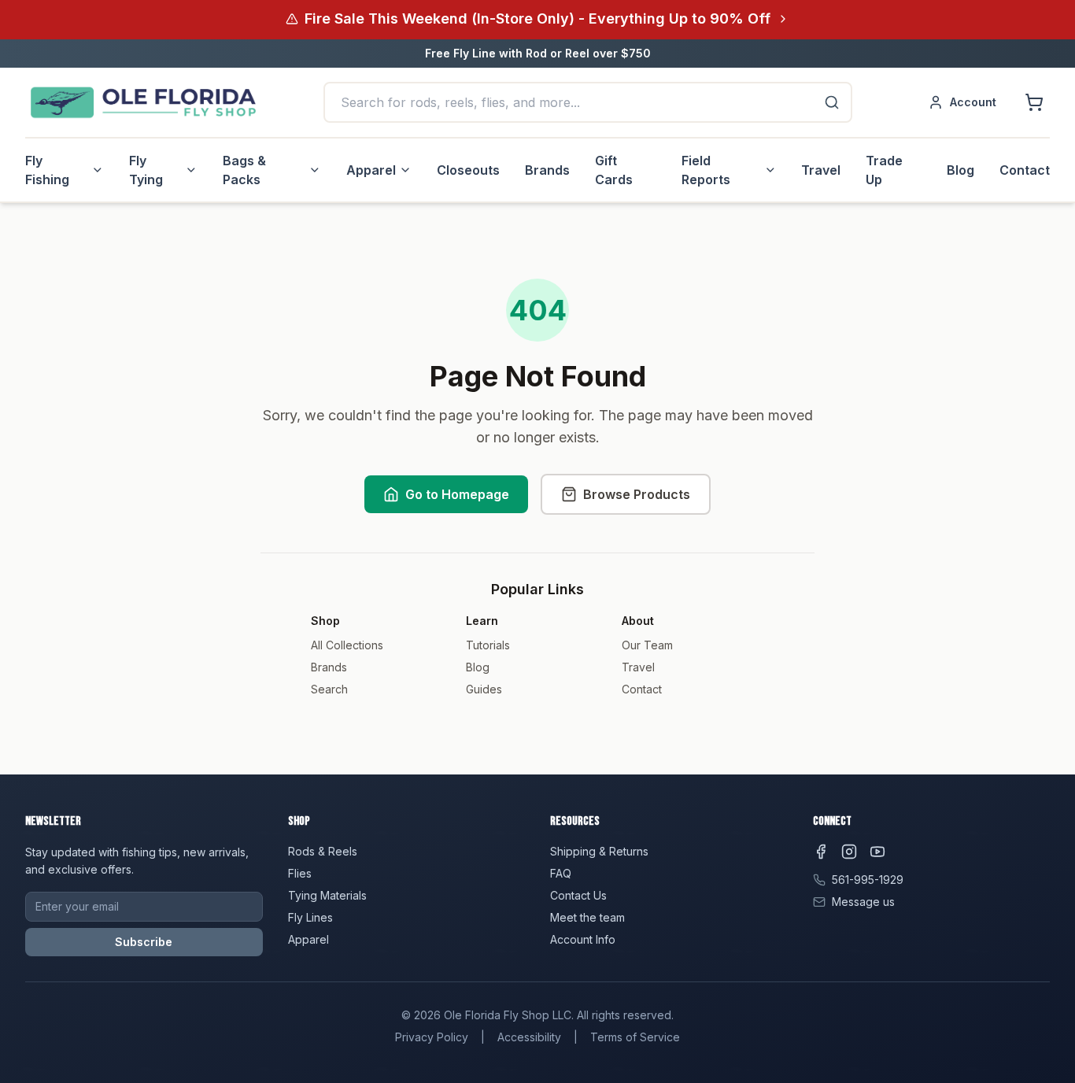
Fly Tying (146, 170)
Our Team (647, 645)
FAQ (560, 873)
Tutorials (488, 645)
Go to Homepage (457, 494)
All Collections (347, 645)
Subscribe (143, 941)
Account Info (582, 939)
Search (329, 689)
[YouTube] (877, 851)
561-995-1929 (867, 879)
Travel (820, 170)
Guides (484, 689)
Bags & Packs (244, 170)
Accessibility (529, 1037)
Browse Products (636, 494)
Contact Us (578, 895)
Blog (960, 170)
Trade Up (884, 170)
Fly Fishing (47, 170)
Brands (547, 170)
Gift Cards (614, 170)
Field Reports (706, 170)
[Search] (832, 102)
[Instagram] (849, 851)
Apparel (371, 170)
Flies (300, 873)
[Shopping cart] (1034, 102)
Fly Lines (310, 917)
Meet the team (587, 917)
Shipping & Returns (599, 851)
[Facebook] (821, 851)
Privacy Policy (431, 1037)
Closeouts (468, 170)
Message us (863, 901)
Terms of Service (635, 1037)
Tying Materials (327, 895)
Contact (1024, 170)
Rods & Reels (322, 851)
